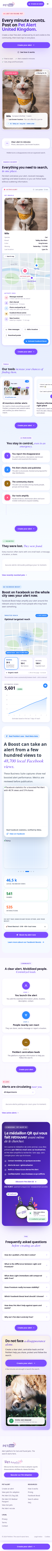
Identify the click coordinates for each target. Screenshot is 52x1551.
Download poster (14, 335)
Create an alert (8, 1489)
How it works (33, 1489)
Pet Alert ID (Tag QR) (10, 1495)
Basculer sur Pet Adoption (21, 1475)
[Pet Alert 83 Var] (20, 871)
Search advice (33, 1499)
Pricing (30, 1492)
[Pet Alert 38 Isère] (28, 871)
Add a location (32, 329)
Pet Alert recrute (8, 1508)
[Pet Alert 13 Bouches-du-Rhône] (23, 871)
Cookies (47, 1537)
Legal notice (38, 1537)
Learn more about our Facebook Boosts (24, 942)
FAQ (29, 1502)
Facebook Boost (34, 1495)
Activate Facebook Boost (37, 341)
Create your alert (25, 45)
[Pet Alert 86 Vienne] (18, 871)
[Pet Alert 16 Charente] (25, 871)
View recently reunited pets (13, 575)
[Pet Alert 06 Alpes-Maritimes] (32, 871)
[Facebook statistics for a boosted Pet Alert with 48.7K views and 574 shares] (26, 806)
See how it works (27, 52)
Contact (5, 1526)
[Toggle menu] (47, 3)
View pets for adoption (10, 1492)
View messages (13, 329)
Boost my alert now (27, 935)
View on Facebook (17, 834)
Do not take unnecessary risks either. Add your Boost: (24, 920)
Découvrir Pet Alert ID (26, 1181)
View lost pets (7, 1505)
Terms (4, 1522)
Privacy (4, 1519)
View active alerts (9, 1113)
